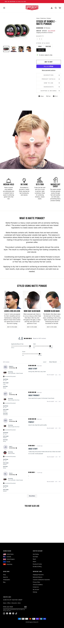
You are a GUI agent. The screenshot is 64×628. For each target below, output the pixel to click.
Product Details (48, 79)
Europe (8, 561)
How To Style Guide (12, 327)
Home (37, 18)
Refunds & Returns (37, 577)
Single (40, 46)
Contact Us (36, 587)
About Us (5, 577)
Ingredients (49, 86)
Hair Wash (35, 556)
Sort (45, 362)
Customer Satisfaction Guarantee (41, 579)
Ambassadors (6, 579)
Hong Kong (9, 564)
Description (49, 75)
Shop (4, 574)
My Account (36, 589)
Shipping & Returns (49, 90)
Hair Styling (36, 554)
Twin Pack (48, 46)
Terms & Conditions (38, 584)
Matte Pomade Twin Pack (13, 400)
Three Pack (41, 50)
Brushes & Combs (37, 564)
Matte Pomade (11, 453)
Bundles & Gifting (37, 566)
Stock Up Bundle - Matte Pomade (15, 373)
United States (10, 554)
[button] (43, 28)
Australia (9, 556)
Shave (34, 561)
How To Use (48, 83)
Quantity (40, 36)
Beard (34, 559)
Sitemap (35, 592)
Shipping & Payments (38, 574)
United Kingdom (11, 559)
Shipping (38, 32)
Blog (4, 582)
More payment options (48, 70)
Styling (48, 18)
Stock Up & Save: (43, 43)
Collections (43, 18)
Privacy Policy (36, 582)
